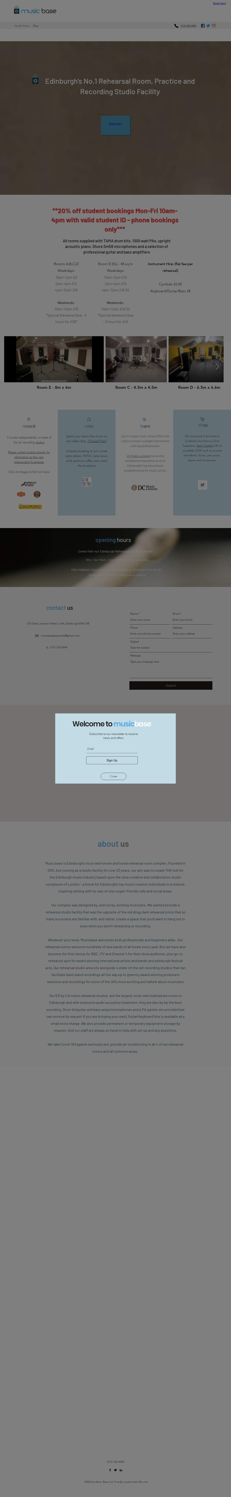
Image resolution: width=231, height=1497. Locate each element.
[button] (113, 776)
